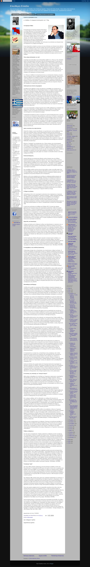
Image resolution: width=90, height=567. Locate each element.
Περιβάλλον (69, 148)
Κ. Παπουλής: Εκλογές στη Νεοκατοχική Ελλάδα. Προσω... (73, 306)
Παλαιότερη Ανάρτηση (57, 555)
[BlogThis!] (49, 515)
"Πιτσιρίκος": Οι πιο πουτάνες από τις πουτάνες (73, 357)
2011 (69, 443)
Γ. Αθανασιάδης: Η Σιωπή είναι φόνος (73, 389)
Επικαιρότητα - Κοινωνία (72, 130)
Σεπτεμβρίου (72, 423)
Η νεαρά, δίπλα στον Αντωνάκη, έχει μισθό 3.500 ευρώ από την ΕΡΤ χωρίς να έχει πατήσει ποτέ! (72, 186)
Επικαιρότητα (69, 137)
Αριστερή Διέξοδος (72, 236)
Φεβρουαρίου (72, 435)
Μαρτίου (71, 433)
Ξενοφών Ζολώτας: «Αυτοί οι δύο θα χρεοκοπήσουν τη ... (73, 340)
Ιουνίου (71, 428)
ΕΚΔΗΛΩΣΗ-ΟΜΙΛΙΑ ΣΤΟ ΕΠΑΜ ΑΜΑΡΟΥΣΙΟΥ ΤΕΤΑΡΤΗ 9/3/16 (72, 260)
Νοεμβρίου (71, 420)
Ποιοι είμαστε (24, 14)
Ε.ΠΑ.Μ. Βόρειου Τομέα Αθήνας (72, 257)
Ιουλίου (71, 427)
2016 (69, 288)
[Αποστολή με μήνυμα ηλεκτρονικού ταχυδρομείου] (48, 515)
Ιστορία (68, 134)
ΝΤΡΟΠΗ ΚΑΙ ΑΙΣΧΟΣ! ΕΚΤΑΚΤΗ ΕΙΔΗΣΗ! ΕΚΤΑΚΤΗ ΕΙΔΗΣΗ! (71, 176)
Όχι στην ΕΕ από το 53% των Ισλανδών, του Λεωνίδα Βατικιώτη (72, 221)
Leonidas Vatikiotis (72, 219)
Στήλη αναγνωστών (71, 149)
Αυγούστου (71, 425)
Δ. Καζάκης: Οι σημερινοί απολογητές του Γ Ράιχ (73, 385)
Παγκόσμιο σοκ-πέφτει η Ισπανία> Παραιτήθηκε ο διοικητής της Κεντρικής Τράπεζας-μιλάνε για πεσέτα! (72, 203)
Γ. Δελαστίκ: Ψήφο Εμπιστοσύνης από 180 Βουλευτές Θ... (72, 372)
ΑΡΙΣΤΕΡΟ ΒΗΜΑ (72, 241)
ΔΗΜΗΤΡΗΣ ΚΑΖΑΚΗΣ (70, 244)
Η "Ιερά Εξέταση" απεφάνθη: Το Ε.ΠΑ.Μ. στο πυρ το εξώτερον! (71, 181)
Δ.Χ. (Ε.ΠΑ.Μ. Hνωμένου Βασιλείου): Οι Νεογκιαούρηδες (73, 301)
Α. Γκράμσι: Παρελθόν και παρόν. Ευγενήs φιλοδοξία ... (73, 311)
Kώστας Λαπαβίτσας (72, 217)
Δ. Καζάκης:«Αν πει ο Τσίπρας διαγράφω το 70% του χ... (73, 362)
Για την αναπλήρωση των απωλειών (72, 269)
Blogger (51, 563)
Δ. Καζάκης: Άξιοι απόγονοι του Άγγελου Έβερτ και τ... (72, 396)
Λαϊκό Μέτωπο (17, 222)
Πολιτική (68, 127)
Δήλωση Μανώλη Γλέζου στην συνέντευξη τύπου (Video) (72, 197)
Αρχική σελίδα (16, 14)
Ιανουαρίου (71, 437)
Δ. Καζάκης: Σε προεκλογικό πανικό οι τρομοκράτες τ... (73, 345)
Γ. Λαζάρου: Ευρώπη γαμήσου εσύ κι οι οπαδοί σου (73, 354)
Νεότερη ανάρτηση (29, 555)
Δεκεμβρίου (71, 293)
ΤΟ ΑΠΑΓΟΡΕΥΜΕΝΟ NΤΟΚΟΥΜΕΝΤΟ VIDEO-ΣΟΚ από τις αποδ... (73, 407)
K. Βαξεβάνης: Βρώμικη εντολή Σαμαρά (73, 376)
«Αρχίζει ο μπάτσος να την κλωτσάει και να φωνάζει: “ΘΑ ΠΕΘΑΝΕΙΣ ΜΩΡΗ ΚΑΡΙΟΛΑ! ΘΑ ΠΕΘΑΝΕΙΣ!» (72, 228)
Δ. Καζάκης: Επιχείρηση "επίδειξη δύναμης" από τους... (72, 413)
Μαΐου (70, 430)
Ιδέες (68, 142)
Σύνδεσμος (69, 58)
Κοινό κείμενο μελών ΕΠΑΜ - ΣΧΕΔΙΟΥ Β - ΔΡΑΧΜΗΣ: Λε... (73, 335)
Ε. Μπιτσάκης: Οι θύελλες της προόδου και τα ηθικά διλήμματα (72, 238)
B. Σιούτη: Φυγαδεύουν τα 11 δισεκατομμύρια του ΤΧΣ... (73, 316)
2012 (69, 441)
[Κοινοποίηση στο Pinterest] (53, 515)
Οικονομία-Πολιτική (71, 128)
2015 (69, 290)
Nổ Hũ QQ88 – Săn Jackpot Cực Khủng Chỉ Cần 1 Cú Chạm (72, 253)
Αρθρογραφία (30, 517)
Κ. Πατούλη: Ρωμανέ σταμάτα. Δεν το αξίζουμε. (73, 392)
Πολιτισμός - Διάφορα (71, 136)
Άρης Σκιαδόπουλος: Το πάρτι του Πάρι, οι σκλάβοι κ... (73, 325)
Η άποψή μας (69, 140)
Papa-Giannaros (71, 224)
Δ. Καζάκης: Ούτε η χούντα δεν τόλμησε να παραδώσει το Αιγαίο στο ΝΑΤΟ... (72, 171)
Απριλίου (71, 432)
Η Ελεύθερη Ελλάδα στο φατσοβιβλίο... (45, 14)
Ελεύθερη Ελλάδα (19, 6)
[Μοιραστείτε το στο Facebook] (52, 515)
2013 (69, 439)
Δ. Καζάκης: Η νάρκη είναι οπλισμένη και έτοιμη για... (73, 320)
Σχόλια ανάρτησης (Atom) (34, 558)
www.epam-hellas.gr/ (70, 234)
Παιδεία (68, 144)
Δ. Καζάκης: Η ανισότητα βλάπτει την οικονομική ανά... (73, 367)
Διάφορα (68, 139)
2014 (69, 291)
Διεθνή (68, 133)
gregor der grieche (72, 211)
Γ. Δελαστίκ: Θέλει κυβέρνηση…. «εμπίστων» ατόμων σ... (72, 350)
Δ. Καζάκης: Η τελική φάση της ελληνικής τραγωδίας (73, 296)
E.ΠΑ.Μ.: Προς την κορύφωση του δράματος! (73, 380)
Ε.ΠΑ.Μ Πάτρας (71, 251)
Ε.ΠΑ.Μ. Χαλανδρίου (72, 263)
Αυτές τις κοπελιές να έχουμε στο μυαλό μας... (72, 214)
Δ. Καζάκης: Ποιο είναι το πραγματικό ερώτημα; (72, 330)
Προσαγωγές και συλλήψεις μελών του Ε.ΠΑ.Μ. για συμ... (73, 401)
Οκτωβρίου (71, 421)
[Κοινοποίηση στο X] (50, 515)
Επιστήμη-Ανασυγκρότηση (70, 146)
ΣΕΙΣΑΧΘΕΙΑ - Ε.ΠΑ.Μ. (71, 272)
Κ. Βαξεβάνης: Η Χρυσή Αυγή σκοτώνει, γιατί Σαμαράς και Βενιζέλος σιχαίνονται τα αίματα (71, 193)
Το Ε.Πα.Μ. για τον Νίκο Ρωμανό (73, 417)
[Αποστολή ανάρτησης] (46, 515)
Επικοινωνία (32, 14)
